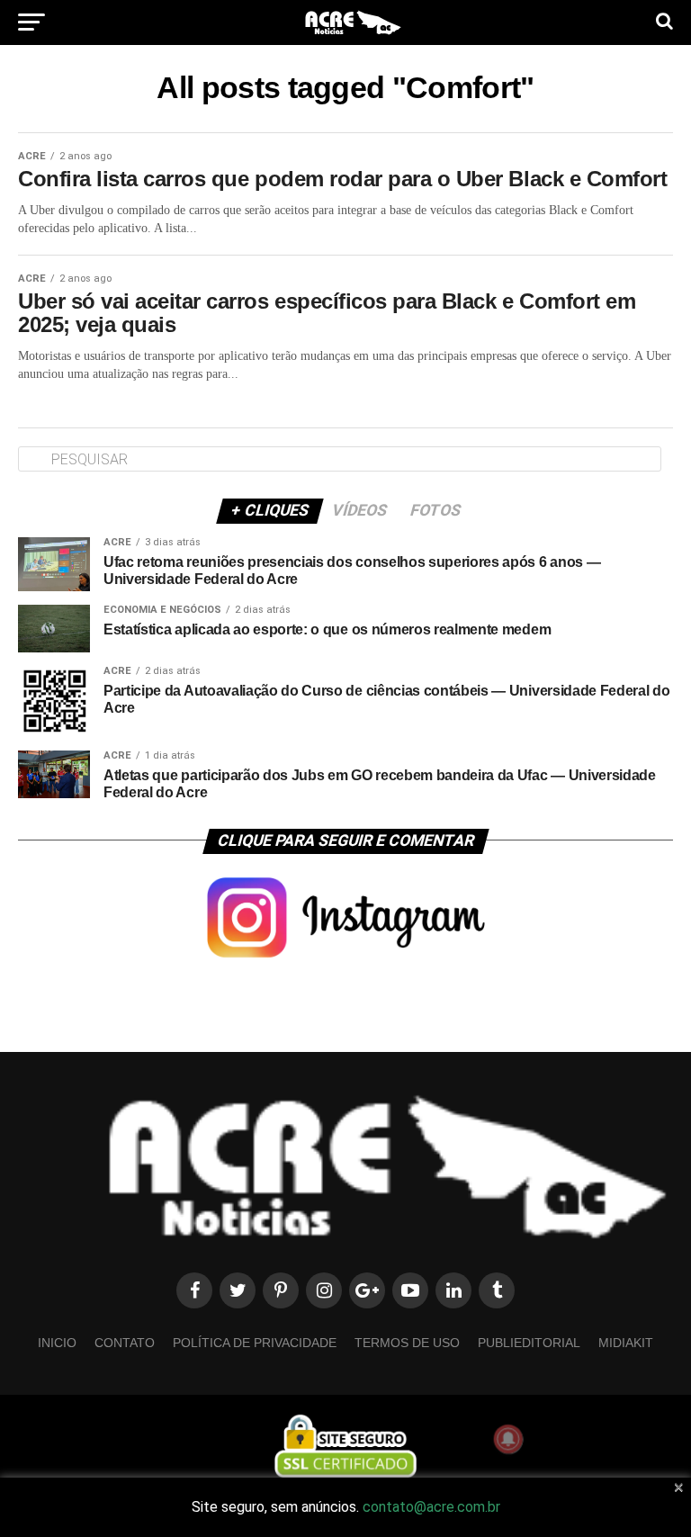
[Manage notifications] (508, 1439)
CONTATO (124, 1342)
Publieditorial (529, 1342)
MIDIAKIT (625, 1342)
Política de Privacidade (255, 1342)
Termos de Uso (407, 1342)
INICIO (57, 1342)
